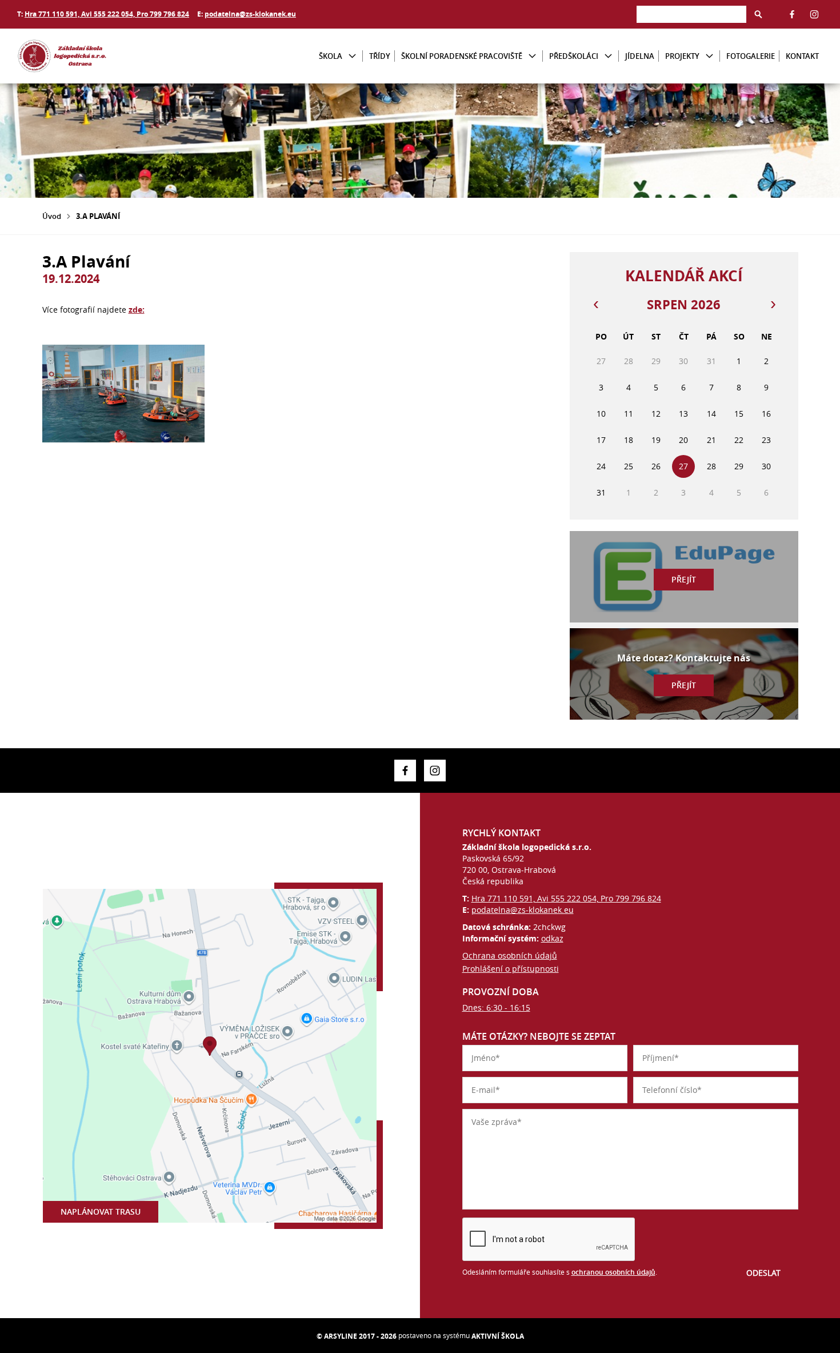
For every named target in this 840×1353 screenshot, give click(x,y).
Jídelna (639, 56)
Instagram (814, 14)
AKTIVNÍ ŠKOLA (497, 1336)
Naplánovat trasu (101, 1211)
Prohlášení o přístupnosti (510, 968)
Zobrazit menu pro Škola (352, 56)
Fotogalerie (750, 56)
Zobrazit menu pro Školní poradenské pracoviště (532, 56)
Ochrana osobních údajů (509, 955)
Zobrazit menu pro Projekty (709, 56)
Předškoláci (573, 56)
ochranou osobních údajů (613, 1272)
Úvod (51, 216)
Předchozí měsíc (595, 304)
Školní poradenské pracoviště (461, 56)
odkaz (552, 938)
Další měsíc (772, 304)
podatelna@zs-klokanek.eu (250, 14)
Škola (330, 56)
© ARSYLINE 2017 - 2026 (357, 1336)
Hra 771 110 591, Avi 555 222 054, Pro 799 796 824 (107, 14)
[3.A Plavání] (123, 393)
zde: (137, 309)
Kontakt (802, 56)
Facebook (792, 14)
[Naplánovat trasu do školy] (210, 1056)
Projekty (682, 56)
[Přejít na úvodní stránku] (85, 56)
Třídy (379, 56)
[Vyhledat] (758, 14)
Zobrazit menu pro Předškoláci (608, 56)
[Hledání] (691, 14)
